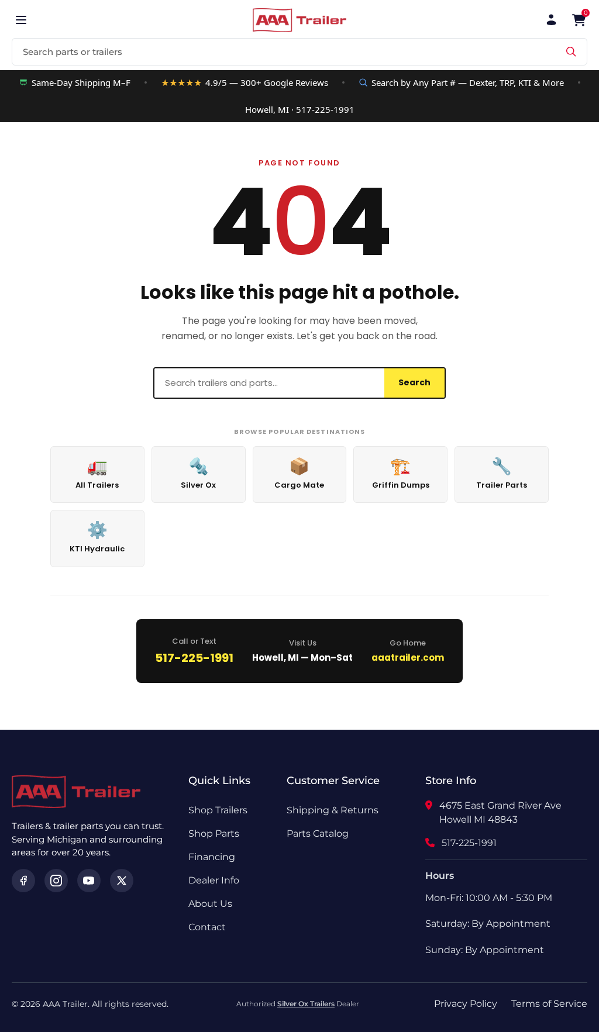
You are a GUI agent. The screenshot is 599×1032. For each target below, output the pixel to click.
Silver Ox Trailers (306, 1003)
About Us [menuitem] (210, 903)
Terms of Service (549, 1003)
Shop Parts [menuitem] (213, 833)
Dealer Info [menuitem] (213, 880)
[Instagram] (56, 880)
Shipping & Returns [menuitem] (332, 810)
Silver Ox (198, 473)
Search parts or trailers (72, 51)
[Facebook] (23, 880)
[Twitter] (121, 880)
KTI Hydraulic (97, 536)
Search (414, 382)
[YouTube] (89, 880)
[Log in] (551, 20)
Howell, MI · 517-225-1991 (299, 109)
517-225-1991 (194, 658)
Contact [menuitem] (207, 927)
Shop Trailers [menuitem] (217, 810)
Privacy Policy (465, 1003)
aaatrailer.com (407, 657)
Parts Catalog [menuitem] (318, 833)
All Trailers (97, 473)
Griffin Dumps (400, 473)
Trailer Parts (501, 473)
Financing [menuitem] (211, 856)
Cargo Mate (299, 473)
